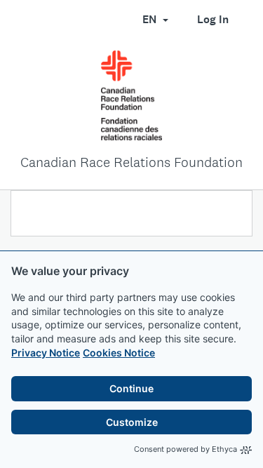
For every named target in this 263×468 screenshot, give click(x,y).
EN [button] (150, 19)
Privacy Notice (45, 353)
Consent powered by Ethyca (185, 449)
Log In (213, 19)
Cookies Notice (119, 353)
